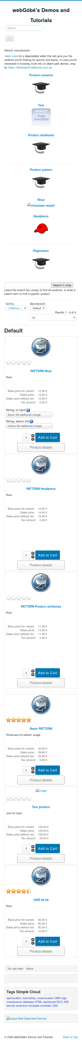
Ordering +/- (15, 308)
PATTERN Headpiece (41, 488)
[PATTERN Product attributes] (41, 582)
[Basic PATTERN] (41, 704)
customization (45, 998)
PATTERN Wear (41, 371)
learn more (11, 56)
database (29, 1002)
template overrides (40, 1006)
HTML (39, 1002)
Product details (41, 447)
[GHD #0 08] (41, 876)
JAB (66, 1002)
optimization (14, 998)
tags (64, 998)
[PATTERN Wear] (41, 347)
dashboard (50, 1002)
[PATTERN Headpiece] (41, 464)
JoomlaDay (29, 998)
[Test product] (41, 790)
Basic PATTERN (41, 728)
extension (22, 1006)
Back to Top (70, 1037)
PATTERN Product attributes (41, 606)
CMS (57, 998)
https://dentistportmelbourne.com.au (30, 67)
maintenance (15, 1002)
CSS (55, 1006)
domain (11, 1006)
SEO (60, 1002)
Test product (41, 807)
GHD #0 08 (41, 900)
